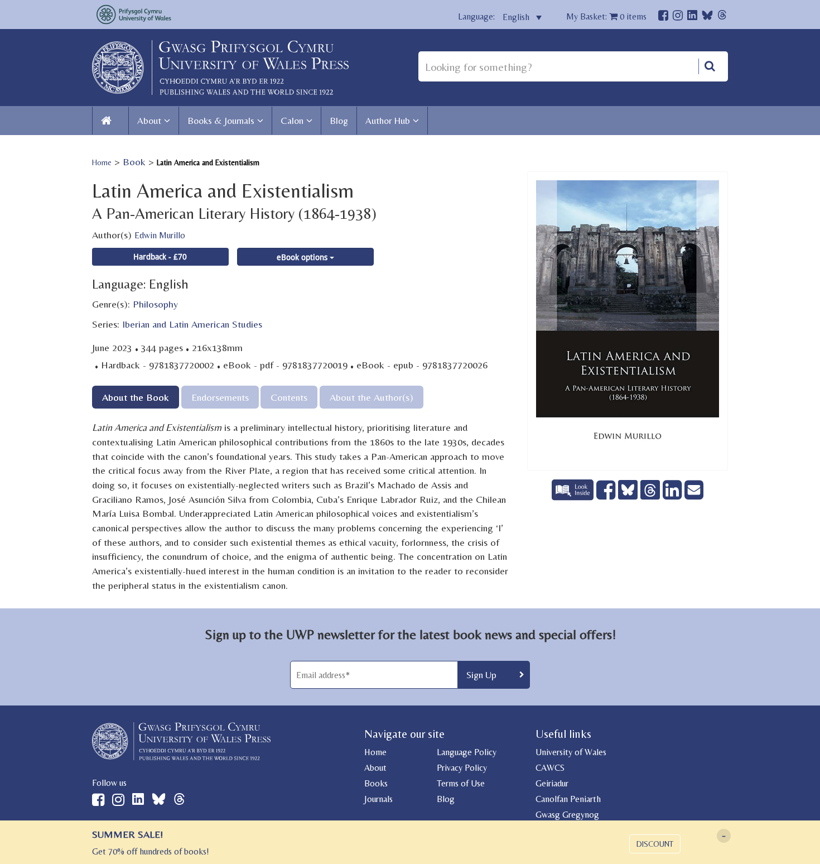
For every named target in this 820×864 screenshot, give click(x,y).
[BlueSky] (707, 18)
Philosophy (155, 304)
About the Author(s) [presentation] (371, 397)
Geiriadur (552, 783)
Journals (378, 799)
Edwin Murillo (159, 235)
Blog (339, 120)
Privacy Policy (462, 767)
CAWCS (550, 767)
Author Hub (387, 120)
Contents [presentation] (289, 397)
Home (102, 162)
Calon (292, 120)
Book (134, 161)
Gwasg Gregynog (567, 814)
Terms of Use (461, 783)
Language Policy (466, 752)
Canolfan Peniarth (568, 799)
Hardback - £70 (160, 256)
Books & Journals (220, 120)
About (149, 120)
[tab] (135, 397)
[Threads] (722, 16)
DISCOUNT (654, 843)
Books (376, 783)
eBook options (303, 257)
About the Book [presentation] (135, 397)
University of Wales (571, 752)
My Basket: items (606, 16)
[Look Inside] (574, 496)
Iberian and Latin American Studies (192, 324)
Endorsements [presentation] (220, 397)
